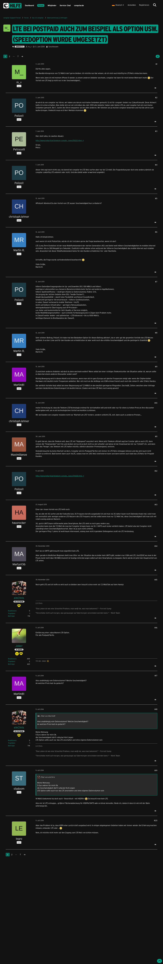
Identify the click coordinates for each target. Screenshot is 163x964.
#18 (155, 709)
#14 (155, 546)
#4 (156, 165)
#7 (156, 281)
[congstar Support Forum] (12, 5)
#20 (155, 820)
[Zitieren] (155, 87)
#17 (156, 675)
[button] (118, 5)
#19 (155, 770)
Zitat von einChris (47, 777)
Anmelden (132, 5)
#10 (155, 403)
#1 (156, 64)
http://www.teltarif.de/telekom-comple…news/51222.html (59, 140)
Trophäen (11, 613)
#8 (156, 333)
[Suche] (155, 5)
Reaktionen (12, 611)
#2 (156, 97)
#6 (156, 232)
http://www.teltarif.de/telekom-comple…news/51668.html (59, 476)
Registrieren (144, 5)
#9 (156, 366)
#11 (156, 436)
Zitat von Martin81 (47, 716)
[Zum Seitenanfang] (159, 961)
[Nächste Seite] (22, 56)
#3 (156, 131)
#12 (156, 471)
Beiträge (11, 616)
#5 (156, 198)
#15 (155, 580)
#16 (155, 627)
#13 (156, 504)
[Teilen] (158, 56)
